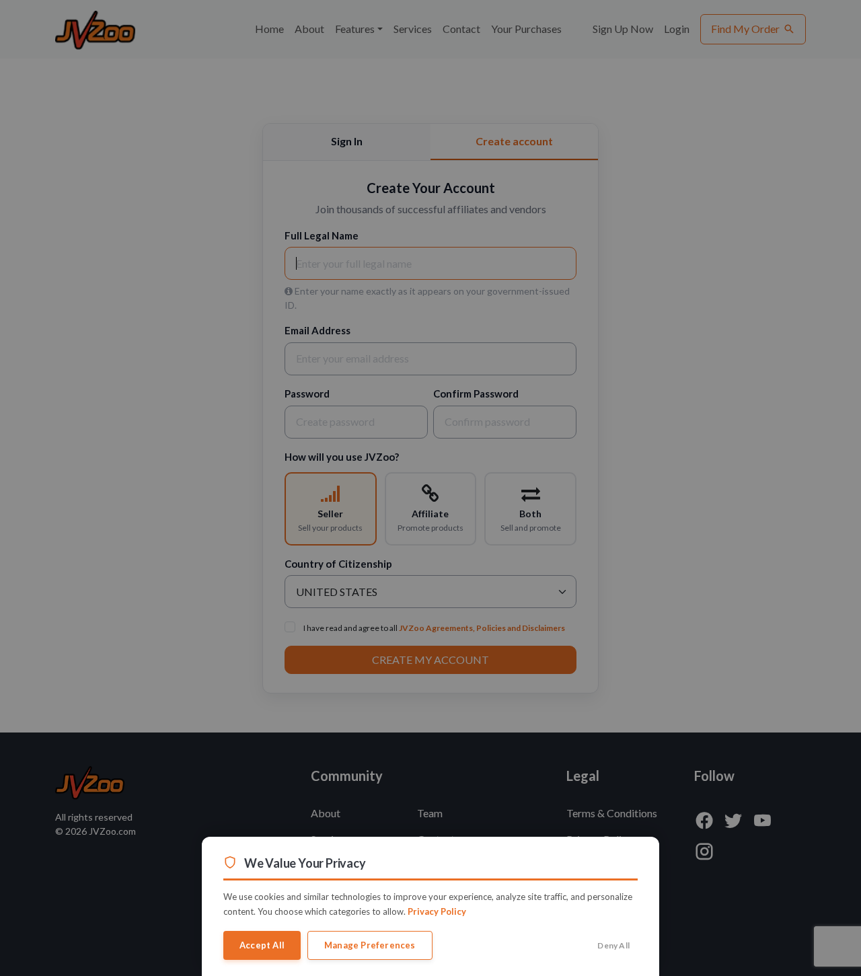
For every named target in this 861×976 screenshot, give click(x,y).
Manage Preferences (370, 945)
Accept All (262, 945)
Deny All (613, 945)
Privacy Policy (437, 911)
